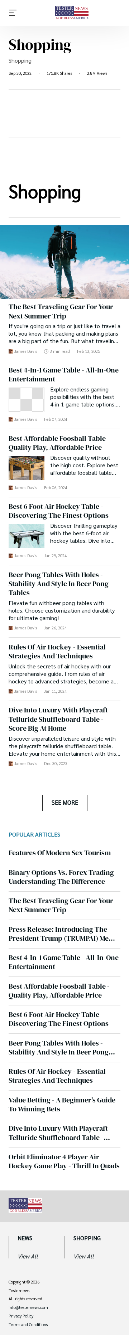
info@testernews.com (28, 1307)
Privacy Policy (21, 1316)
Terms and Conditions (28, 1324)
